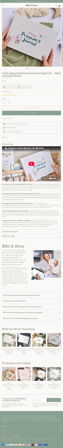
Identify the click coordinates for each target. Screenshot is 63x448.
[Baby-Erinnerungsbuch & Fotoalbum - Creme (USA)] (9, 374)
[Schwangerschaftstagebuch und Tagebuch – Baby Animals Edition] (54, 340)
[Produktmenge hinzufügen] (3, 101)
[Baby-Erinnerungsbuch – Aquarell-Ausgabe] (54, 374)
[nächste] (51, 1)
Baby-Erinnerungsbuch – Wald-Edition (39, 384)
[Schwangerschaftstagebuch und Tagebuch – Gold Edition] (24, 340)
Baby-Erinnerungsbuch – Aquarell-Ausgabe (54, 384)
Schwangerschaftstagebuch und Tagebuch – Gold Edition (26, 350)
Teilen (6, 137)
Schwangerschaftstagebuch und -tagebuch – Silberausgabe (11, 350)
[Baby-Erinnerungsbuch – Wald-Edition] (39, 374)
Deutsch (4, 436)
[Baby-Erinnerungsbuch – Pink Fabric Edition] (24, 374)
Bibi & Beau (15, 438)
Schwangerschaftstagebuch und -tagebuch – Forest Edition (41, 350)
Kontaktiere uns (18, 131)
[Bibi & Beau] (31, 5)
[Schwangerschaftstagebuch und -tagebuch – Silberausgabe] (9, 340)
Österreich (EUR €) (14, 436)
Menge (4, 98)
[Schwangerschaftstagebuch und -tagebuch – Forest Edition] (39, 340)
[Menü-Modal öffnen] (3, 5)
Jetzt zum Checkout (31, 112)
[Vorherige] (11, 1)
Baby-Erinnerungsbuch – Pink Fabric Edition (24, 384)
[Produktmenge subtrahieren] (8, 101)
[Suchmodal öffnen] (56, 5)
